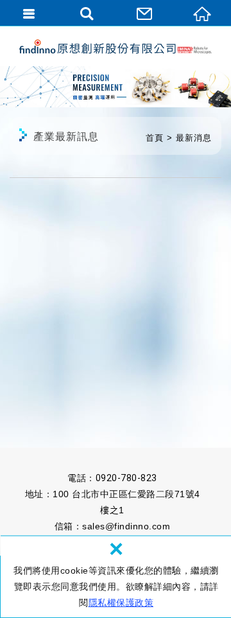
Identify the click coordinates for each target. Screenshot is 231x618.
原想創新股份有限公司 (115, 46)
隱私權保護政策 (121, 602)
